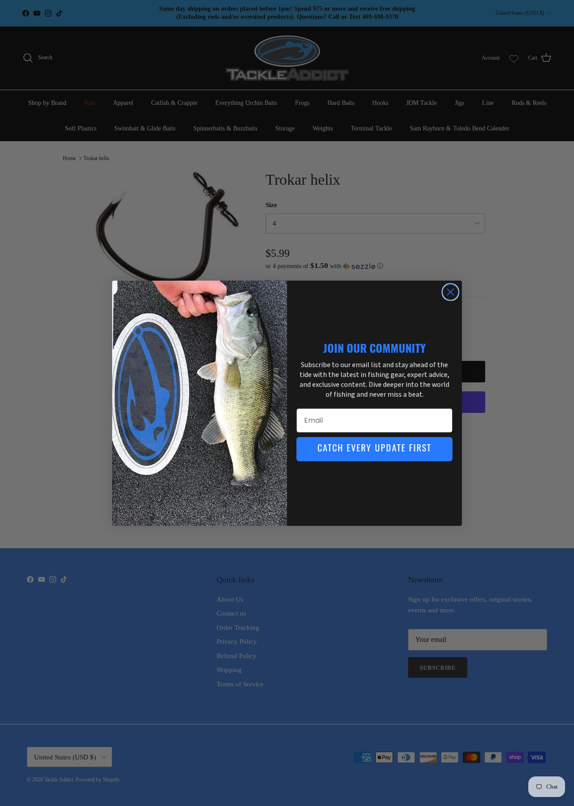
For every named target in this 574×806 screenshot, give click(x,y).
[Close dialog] (450, 292)
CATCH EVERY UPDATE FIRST (374, 449)
